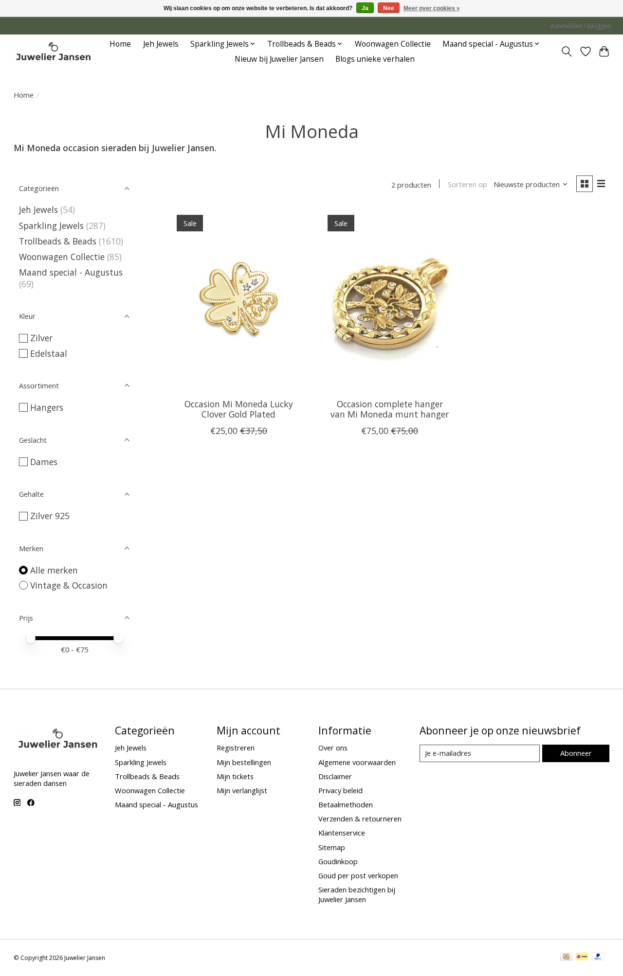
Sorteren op (467, 184)
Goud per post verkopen (358, 875)
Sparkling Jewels (51, 225)
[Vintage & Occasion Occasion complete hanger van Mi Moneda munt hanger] (389, 299)
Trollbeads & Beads (57, 241)
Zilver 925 (50, 516)
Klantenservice (341, 832)
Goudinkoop (338, 861)
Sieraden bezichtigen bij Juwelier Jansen (356, 894)
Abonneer (576, 753)
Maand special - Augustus (71, 272)
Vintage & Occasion (69, 585)
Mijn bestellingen (244, 762)
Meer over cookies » (431, 8)
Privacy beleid (340, 790)
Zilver (41, 338)
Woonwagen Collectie (393, 44)
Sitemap (331, 847)
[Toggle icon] (566, 51)
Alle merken (54, 570)
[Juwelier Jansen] (53, 51)
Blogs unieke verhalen (375, 59)
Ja (365, 8)
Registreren (236, 747)
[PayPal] (598, 957)
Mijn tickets (235, 776)
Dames (43, 462)
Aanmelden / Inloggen (580, 26)
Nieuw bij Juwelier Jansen (279, 59)
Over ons (333, 747)
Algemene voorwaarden (357, 762)
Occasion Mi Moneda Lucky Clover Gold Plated (238, 409)
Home (120, 44)
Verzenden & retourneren (360, 818)
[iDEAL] (582, 957)
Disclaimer (335, 776)
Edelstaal (48, 353)
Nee (388, 8)
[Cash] (566, 957)
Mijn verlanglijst (242, 790)
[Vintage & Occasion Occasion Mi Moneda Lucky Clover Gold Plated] (239, 299)
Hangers (46, 407)
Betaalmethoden (345, 804)
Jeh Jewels (161, 44)
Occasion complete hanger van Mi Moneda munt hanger (389, 409)
